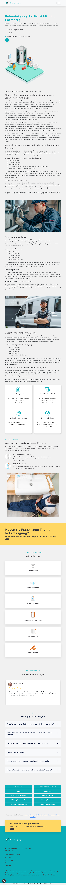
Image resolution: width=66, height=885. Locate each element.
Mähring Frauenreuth (18, 800)
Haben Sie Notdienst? (16, 752)
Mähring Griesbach (47, 800)
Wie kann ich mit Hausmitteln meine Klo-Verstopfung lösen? (29, 734)
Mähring (18, 791)
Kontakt (8, 857)
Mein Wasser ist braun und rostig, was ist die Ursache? (29, 770)
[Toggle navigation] (59, 3)
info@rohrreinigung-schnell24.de (19, 848)
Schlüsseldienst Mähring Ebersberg (36, 815)
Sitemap (8, 866)
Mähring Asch (47, 791)
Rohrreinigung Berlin (12, 855)
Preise (7, 863)
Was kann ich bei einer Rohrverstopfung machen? (27, 743)
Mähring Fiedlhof (47, 795)
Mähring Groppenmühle (19, 804)
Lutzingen (18, 787)
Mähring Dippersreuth (18, 795)
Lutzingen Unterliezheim (47, 787)
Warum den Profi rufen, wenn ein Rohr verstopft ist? (28, 761)
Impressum (9, 860)
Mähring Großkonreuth (47, 804)
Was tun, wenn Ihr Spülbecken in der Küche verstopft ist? (30, 724)
